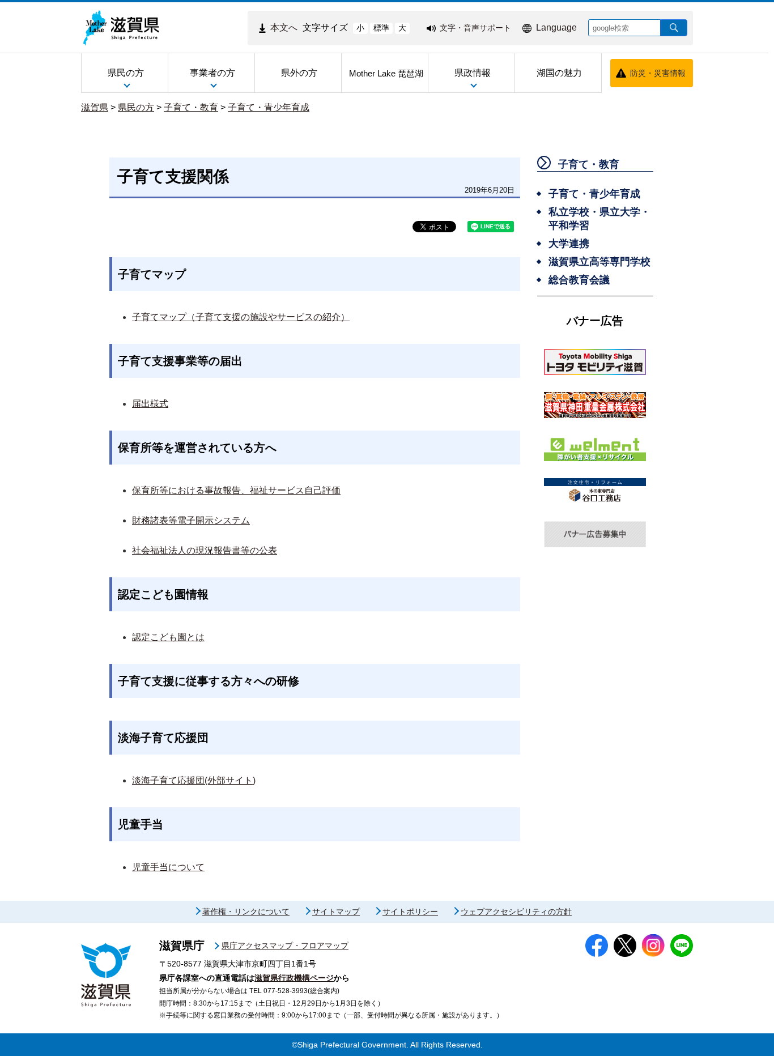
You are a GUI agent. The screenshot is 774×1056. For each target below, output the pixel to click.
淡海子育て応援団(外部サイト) (194, 780)
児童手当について (168, 867)
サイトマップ (336, 911)
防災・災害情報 (658, 73)
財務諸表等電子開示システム (191, 520)
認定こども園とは (168, 637)
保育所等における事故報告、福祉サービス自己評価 (236, 490)
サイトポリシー (410, 911)
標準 (381, 27)
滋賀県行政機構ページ (294, 977)
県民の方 (136, 107)
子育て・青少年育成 (268, 107)
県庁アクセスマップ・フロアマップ (285, 945)
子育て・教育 (191, 107)
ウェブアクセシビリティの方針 (516, 911)
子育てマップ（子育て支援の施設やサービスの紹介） (241, 317)
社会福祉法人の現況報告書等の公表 (204, 550)
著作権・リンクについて (246, 911)
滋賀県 (94, 107)
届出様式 (150, 403)
